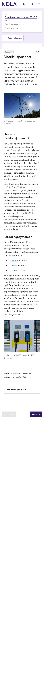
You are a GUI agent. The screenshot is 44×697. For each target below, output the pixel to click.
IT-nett (13, 265)
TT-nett (13, 270)
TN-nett (14, 260)
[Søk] (32, 4)
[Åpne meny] (39, 4)
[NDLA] (9, 4)
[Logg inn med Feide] (24, 4)
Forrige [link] (11, 414)
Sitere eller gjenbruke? (17, 389)
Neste (33, 414)
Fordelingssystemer (13, 24)
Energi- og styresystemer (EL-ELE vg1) (21, 18)
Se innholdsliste (15, 38)
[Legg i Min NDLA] (37, 52)
